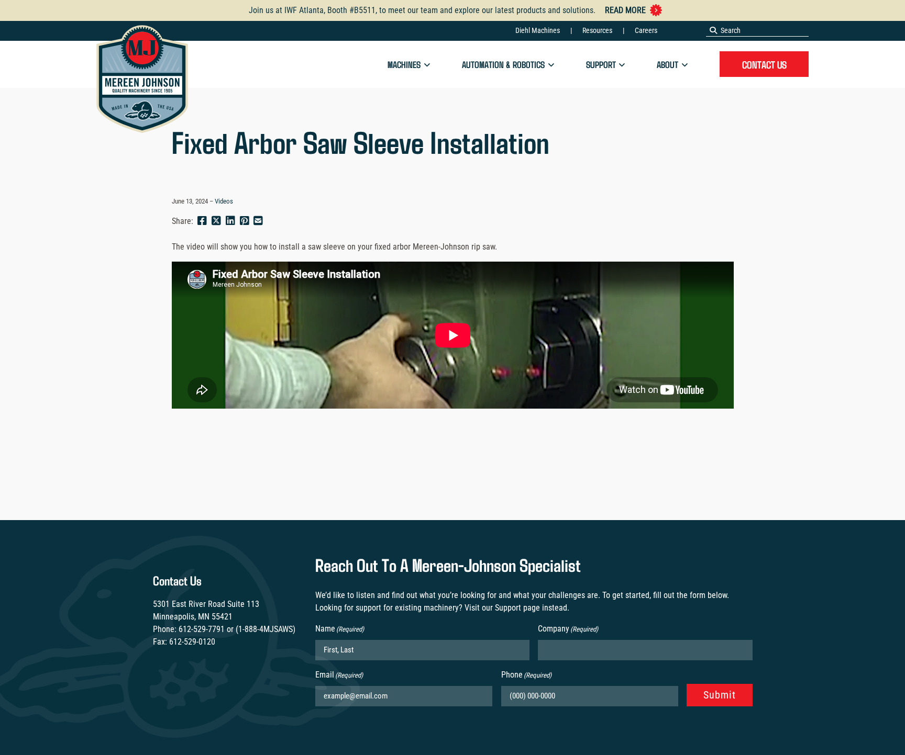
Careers (646, 30)
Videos (224, 201)
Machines (404, 64)
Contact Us (764, 64)
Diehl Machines (537, 30)
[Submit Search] (713, 30)
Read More (625, 10)
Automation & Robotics (503, 64)
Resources (597, 30)
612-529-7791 (202, 629)
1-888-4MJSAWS (265, 629)
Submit (719, 695)
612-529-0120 (192, 642)
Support (601, 64)
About (667, 64)
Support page (517, 608)
